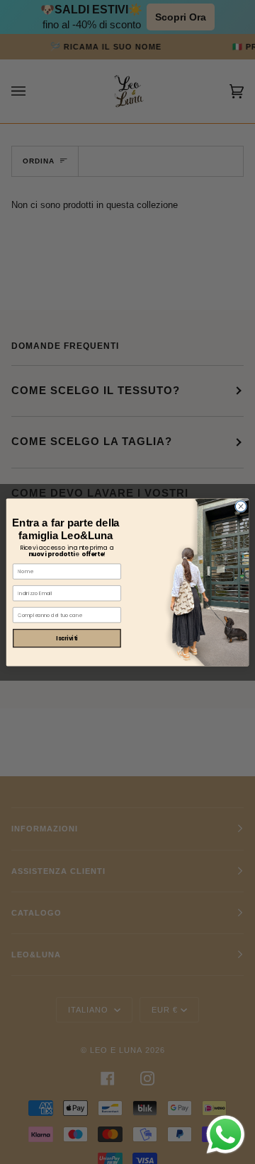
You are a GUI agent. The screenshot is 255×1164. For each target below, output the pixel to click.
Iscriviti (66, 638)
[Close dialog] (240, 505)
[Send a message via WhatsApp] (225, 1134)
